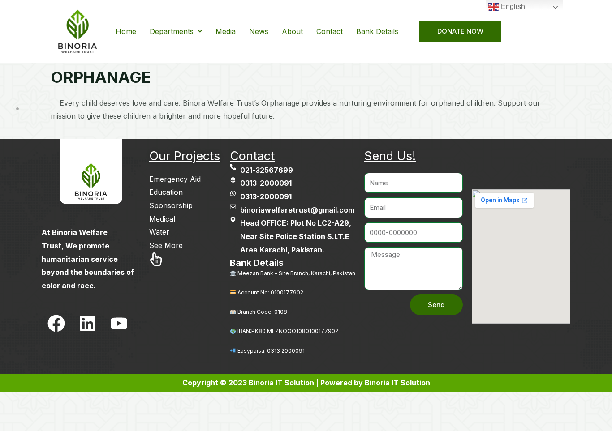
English (512, 6)
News (258, 31)
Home (126, 31)
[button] (176, 31)
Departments (172, 31)
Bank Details (377, 31)
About (292, 31)
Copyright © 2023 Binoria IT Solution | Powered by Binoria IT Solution (306, 382)
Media (225, 31)
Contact (329, 31)
